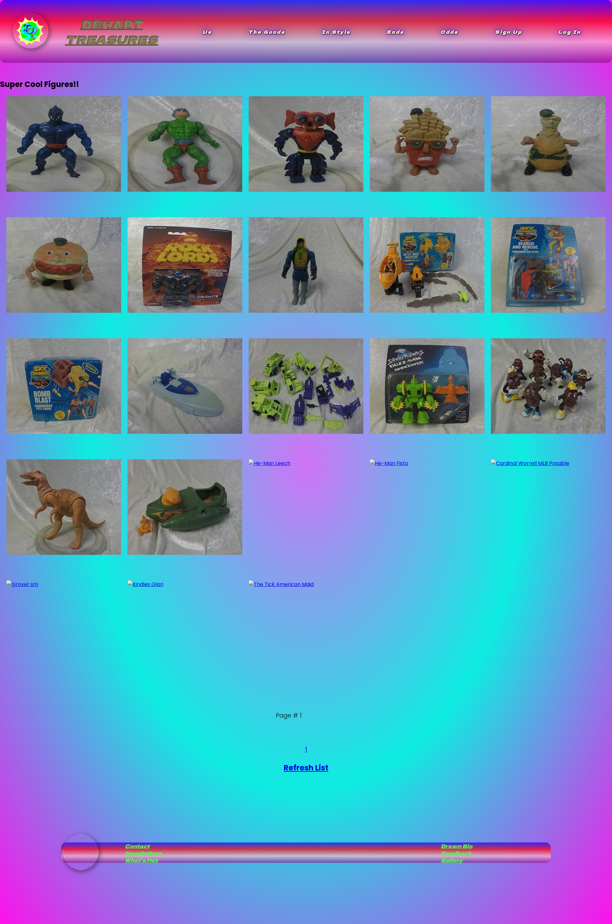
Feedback (456, 853)
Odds (449, 32)
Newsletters (143, 853)
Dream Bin (456, 846)
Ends (395, 32)
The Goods (266, 32)
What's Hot (141, 860)
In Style (336, 32)
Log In (569, 32)
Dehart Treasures (111, 31)
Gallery (452, 860)
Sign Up (508, 32)
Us (207, 32)
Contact (137, 846)
